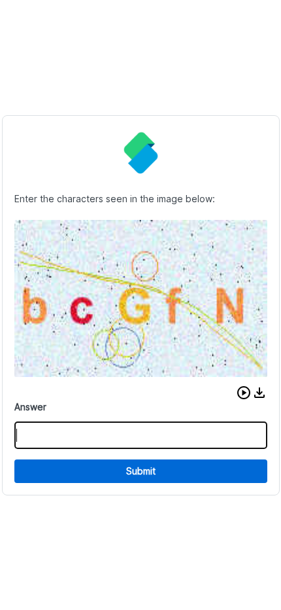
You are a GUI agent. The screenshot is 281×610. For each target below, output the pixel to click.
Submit (141, 470)
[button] (244, 393)
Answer (30, 406)
